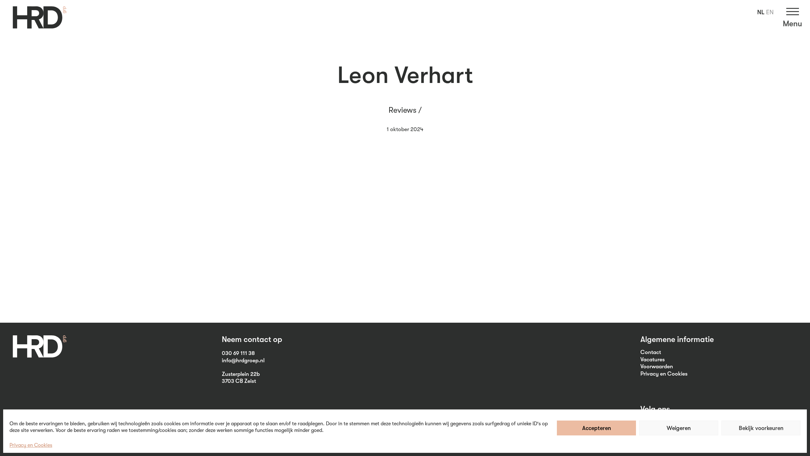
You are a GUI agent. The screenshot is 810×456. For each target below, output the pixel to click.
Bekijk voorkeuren (761, 428)
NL (760, 12)
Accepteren (596, 428)
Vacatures (652, 359)
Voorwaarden (656, 366)
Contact (650, 352)
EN (770, 12)
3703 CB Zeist (239, 381)
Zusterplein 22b (241, 374)
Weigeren (679, 428)
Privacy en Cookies (30, 445)
